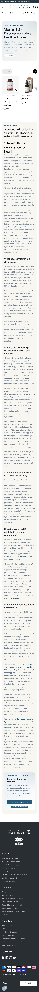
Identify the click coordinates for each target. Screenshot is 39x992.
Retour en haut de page (19, 806)
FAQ (3, 929)
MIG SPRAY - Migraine (10, 858)
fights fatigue (13, 598)
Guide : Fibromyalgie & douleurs (14, 911)
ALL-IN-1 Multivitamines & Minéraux (9, 101)
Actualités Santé (8, 915)
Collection (13, 13)
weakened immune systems (15, 556)
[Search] (29, 7)
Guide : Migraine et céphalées (13, 905)
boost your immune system (23, 447)
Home (4, 13)
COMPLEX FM (7, 871)
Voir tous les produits (10, 881)
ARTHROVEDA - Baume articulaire (14, 875)
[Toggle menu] (2, 7)
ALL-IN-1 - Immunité (9, 878)
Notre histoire (7, 892)
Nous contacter (8, 925)
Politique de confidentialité (12, 942)
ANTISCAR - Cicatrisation (11, 865)
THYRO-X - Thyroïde (9, 868)
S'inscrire (28, 983)
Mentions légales (8, 935)
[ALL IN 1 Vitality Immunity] (10, 85)
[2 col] (35, 71)
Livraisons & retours (9, 932)
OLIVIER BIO (26, 98)
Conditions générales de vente (13, 938)
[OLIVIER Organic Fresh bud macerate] (28, 85)
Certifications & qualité (10, 902)
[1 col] (30, 71)
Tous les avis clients (9, 945)
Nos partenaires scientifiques (13, 898)
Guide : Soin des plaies (10, 908)
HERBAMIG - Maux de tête (11, 862)
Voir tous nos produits (19, 802)
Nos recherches (8, 895)
